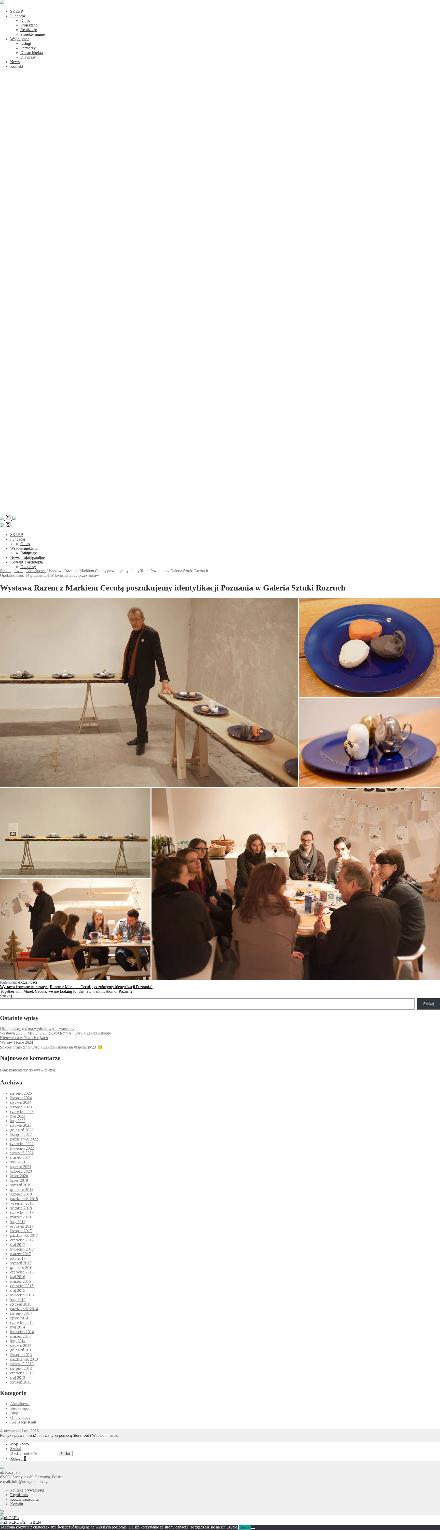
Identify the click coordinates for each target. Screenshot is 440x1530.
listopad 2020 (21, 1171)
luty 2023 (17, 1121)
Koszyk (18, 1458)
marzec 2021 (20, 1157)
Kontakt (16, 66)
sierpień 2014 (21, 1313)
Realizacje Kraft (23, 1422)
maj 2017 (17, 1244)
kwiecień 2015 (22, 1295)
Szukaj (6, 996)
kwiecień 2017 (22, 1249)
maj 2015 (17, 1290)
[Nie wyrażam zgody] (253, 1528)
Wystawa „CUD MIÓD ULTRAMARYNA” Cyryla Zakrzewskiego (55, 1033)
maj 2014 (17, 1327)
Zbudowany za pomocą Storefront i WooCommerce (75, 1435)
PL (16, 1517)
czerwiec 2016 (22, 1272)
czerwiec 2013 (22, 1373)
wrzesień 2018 (22, 1203)
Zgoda (244, 1527)
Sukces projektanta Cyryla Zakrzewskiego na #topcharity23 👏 (51, 1047)
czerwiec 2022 (22, 1144)
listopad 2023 (21, 1107)
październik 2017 (24, 1235)
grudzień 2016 (21, 1267)
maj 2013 (17, 1377)
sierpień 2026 (21, 1093)
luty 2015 (17, 1299)
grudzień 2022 (21, 1130)
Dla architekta (31, 52)
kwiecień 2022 (22, 1148)
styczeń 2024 (20, 1102)
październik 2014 (24, 1309)
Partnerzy (28, 48)
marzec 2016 (20, 1281)
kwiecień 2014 (22, 1332)
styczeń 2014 (20, 1345)
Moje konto (19, 1444)
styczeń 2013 (20, 1382)
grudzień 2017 (21, 1226)
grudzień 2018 (21, 1189)
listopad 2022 (21, 1134)
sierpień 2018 (21, 1208)
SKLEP (16, 11)
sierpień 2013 (21, 1368)
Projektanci (29, 25)
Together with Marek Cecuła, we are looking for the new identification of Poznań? (66, 991)
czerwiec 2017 (22, 1240)
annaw (93, 575)
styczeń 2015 (20, 1304)
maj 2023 (17, 1116)
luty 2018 (17, 1221)
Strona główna (11, 571)
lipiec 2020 (19, 1176)
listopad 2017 (21, 1231)
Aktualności (36, 571)
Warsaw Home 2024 (16, 1042)
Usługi (25, 43)
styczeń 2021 (20, 1166)
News (15, 62)
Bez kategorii (21, 1408)
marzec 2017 (20, 1254)
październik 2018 (24, 1199)
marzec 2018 (20, 1217)
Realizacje (28, 30)
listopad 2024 (21, 1098)
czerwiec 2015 (22, 1286)
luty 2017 (17, 1258)
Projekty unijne (32, 34)
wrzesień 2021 (22, 1153)
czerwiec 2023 (22, 1111)
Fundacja (17, 16)
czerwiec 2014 (22, 1322)
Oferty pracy (20, 1417)
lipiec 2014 (19, 1318)
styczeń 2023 (20, 1125)
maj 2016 (17, 1276)
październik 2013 (24, 1359)
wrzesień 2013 (22, 1364)
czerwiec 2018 (22, 1212)
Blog (14, 1413)
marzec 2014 (20, 1336)
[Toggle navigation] (220, 511)
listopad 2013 (21, 1354)
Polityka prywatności (17, 1435)
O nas (25, 20)
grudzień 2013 (21, 1350)
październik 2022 (24, 1139)
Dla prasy (28, 57)
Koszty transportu (24, 1499)
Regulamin (19, 1495)
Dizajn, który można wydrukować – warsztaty (37, 1028)
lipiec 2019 (19, 1180)
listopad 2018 (21, 1194)
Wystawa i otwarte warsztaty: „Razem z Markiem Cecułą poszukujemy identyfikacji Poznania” (76, 987)
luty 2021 (17, 1162)
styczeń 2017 (20, 1263)
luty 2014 (17, 1341)
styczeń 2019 (20, 1185)
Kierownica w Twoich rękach (24, 1038)
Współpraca (19, 39)
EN (38, 1522)
